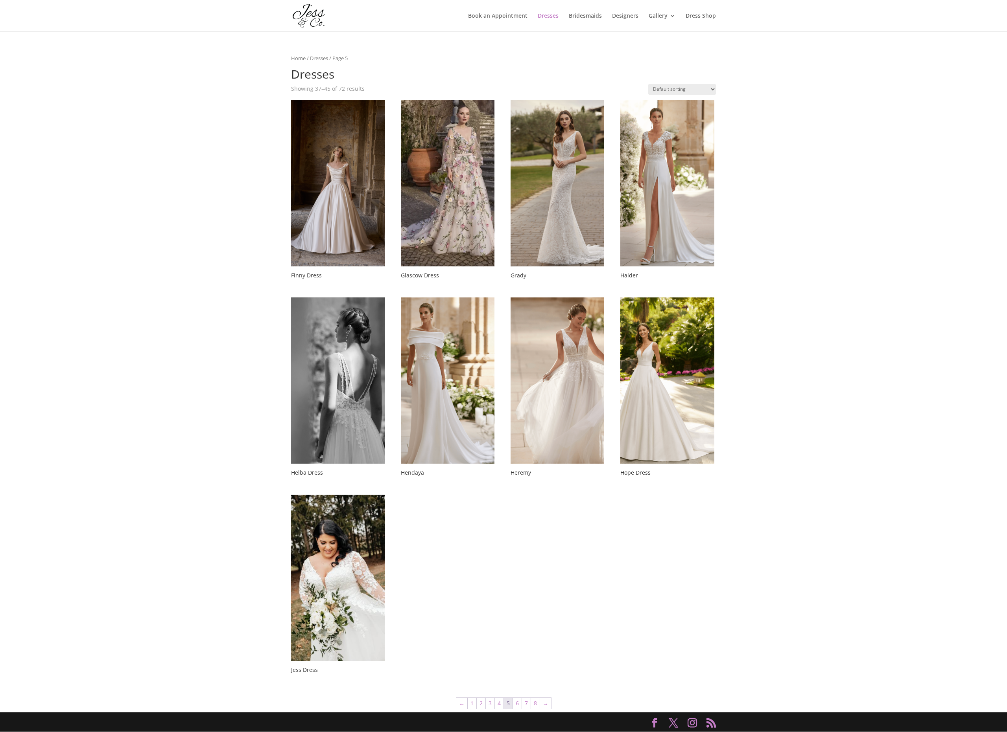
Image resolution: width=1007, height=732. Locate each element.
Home (298, 58)
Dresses (548, 16)
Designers (625, 16)
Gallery (658, 16)
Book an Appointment (497, 16)
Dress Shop (701, 16)
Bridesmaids (585, 16)
